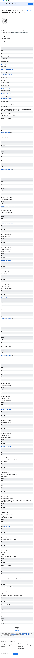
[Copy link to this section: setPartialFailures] (9, 512)
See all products (3, 641)
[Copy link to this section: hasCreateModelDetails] (12, 247)
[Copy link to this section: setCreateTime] (8, 554)
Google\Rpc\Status (7, 107)
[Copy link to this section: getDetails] (6, 616)
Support (10, 642)
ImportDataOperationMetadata (6, 83)
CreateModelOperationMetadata (6, 74)
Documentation (6, 7)
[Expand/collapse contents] (5, 15)
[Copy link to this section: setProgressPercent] (10, 472)
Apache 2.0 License (13, 634)
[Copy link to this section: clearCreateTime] (9, 552)
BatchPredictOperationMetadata (6, 88)
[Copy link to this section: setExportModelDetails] (11, 435)
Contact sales (3, 646)
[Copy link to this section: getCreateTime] (8, 537)
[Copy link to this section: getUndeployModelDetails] (12, 197)
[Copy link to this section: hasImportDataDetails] (11, 322)
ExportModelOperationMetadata (6, 98)
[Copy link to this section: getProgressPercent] (10, 457)
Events (27, 642)
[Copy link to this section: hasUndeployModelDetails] (12, 210)
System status (11, 645)
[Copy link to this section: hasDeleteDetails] (9, 136)
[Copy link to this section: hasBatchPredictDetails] (11, 359)
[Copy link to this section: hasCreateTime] (8, 550)
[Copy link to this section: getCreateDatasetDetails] (12, 271)
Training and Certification (21, 648)
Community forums (12, 641)
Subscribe (15, 653)
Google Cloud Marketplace (3, 644)
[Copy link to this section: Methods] (6, 41)
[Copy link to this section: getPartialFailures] (9, 496)
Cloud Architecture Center (20, 647)
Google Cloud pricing (4, 642)
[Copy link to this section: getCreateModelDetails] (12, 234)
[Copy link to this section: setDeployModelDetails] (11, 175)
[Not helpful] (32, 7)
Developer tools (11, 7)
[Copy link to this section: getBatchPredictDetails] (11, 346)
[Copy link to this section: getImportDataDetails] (11, 309)
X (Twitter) (27, 644)
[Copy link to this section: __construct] (7, 44)
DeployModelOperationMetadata (6, 64)
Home (2, 7)
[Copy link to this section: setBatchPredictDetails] (11, 361)
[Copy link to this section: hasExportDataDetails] (11, 396)
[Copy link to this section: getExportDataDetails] (11, 383)
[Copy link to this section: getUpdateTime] (8, 576)
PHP (13, 3)
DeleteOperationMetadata (5, 59)
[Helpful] (31, 7)
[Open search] (21, 1)
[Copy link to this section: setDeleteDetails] (9, 138)
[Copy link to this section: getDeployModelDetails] (12, 160)
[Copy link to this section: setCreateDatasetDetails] (12, 286)
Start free (30, 3)
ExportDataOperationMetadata (6, 93)
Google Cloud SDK (6, 3)
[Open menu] (1, 1)
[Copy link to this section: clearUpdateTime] (9, 591)
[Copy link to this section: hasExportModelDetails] (11, 433)
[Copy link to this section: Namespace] (8, 36)
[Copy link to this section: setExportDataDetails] (11, 398)
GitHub (18, 641)
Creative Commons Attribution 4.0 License (25, 633)
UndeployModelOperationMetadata (7, 69)
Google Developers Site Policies (25, 634)
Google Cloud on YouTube (29, 645)
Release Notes (11, 644)
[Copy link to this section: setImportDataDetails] (11, 324)
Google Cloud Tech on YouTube (29, 647)
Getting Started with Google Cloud (20, 643)
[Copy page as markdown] (24, 12)
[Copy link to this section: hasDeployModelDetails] (12, 173)
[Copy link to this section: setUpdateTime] (8, 593)
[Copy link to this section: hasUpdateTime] (8, 589)
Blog (26, 641)
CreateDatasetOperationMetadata (7, 281)
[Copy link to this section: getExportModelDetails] (11, 420)
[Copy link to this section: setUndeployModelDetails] (12, 212)
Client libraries (18, 3)
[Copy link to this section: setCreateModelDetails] (11, 249)
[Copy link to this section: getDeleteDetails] (9, 123)
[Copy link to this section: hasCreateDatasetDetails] (12, 284)
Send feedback (29, 10)
